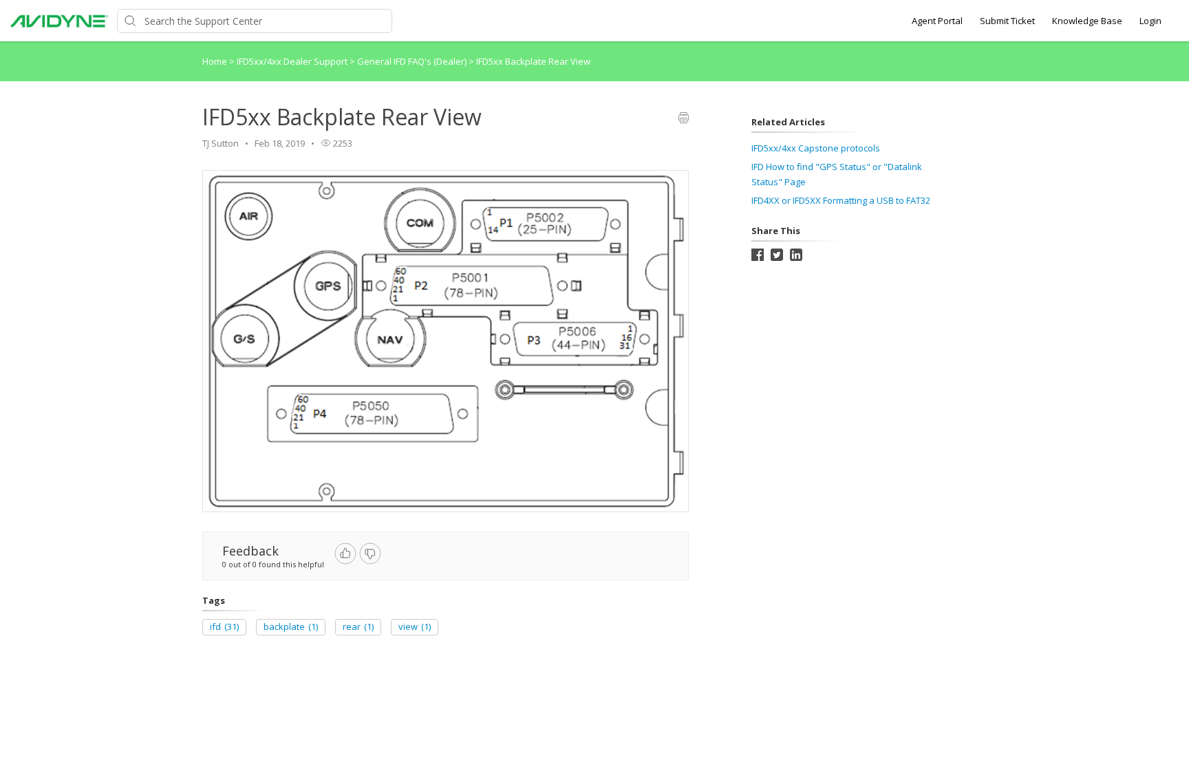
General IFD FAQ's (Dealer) (413, 61)
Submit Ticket (1007, 20)
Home (214, 61)
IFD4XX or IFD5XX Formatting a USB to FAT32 (840, 200)
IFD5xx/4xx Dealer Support (293, 61)
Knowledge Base (1087, 20)
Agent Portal (937, 20)
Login (1150, 20)
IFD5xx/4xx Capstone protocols (815, 148)
